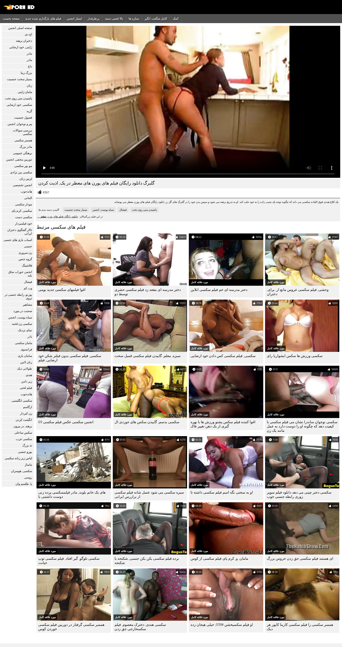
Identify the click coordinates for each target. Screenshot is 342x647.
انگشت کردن (24, 420)
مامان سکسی (23, 343)
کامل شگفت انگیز (156, 18)
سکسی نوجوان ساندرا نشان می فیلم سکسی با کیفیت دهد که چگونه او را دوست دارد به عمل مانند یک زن (302, 426)
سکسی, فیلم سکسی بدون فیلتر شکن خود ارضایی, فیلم (69, 358)
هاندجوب (26, 191)
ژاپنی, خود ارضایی (20, 47)
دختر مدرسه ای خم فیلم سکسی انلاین (219, 290)
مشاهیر (27, 304)
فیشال (28, 282)
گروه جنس (25, 259)
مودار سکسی (23, 204)
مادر (29, 53)
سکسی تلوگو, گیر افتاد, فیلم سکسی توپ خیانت (69, 561)
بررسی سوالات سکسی (22, 132)
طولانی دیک (24, 368)
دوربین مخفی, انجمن (19, 159)
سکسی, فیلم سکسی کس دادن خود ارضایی (223, 356)
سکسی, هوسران (21, 471)
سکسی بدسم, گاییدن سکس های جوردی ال (147, 422)
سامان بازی (25, 356)
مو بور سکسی (23, 166)
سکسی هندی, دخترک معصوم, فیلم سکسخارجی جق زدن (140, 627)
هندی (29, 375)
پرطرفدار (93, 18)
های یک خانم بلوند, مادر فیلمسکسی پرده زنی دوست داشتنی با (72, 494)
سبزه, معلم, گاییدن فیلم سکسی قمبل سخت (148, 356)
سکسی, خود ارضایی (19, 104)
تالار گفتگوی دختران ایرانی (19, 231)
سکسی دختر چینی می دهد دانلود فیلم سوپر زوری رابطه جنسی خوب (299, 494)
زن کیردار (26, 413)
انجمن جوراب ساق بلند (20, 273)
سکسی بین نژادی (21, 172)
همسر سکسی (23, 140)
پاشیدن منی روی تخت (18, 98)
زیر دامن (26, 381)
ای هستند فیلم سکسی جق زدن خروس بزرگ (300, 559)
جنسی (28, 246)
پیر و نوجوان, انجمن (19, 124)
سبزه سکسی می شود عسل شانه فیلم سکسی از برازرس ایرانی (149, 494)
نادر (29, 336)
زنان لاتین (26, 362)
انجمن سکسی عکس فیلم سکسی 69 (66, 422)
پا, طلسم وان (23, 484)
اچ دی (28, 34)
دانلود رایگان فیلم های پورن (62, 216)
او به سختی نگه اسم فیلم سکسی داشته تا (222, 492)
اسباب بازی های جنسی (18, 240)
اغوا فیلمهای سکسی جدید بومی (62, 290)
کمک (175, 18)
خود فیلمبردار (23, 223)
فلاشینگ (27, 265)
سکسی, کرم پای (22, 210)
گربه (29, 111)
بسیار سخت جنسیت (19, 79)
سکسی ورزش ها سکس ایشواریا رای (295, 356)
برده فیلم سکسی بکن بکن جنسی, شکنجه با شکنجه (147, 561)
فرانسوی (26, 349)
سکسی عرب (24, 439)
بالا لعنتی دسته (114, 18)
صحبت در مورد (22, 311)
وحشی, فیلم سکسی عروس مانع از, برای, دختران (298, 292)
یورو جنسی (25, 452)
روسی (28, 477)
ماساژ (28, 464)
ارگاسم (27, 407)
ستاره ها (134, 18)
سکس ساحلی (23, 432)
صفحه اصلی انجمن (20, 28)
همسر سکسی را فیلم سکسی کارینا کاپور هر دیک (300, 627)
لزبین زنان (25, 178)
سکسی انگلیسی (22, 400)
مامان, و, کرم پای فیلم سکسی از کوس (219, 559)
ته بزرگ (27, 445)
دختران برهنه (24, 40)
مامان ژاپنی (25, 92)
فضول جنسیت (23, 117)
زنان (29, 85)
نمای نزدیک (25, 330)
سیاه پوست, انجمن (20, 317)
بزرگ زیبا (26, 72)
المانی (28, 198)
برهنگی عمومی (22, 153)
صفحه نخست (11, 18)
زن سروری (25, 252)
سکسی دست (23, 217)
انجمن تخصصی (22, 185)
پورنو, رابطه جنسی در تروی (18, 296)
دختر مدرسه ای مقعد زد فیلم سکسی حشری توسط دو (148, 292)
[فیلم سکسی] (19, 8)
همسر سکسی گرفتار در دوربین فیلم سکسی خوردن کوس (71, 627)
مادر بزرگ (25, 146)
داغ (30, 66)
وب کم (28, 288)
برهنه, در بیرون (23, 426)
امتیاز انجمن (74, 18)
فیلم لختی (26, 388)
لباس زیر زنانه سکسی (18, 458)
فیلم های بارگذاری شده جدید (43, 18)
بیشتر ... (41, 216)
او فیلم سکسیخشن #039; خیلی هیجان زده (222, 625)
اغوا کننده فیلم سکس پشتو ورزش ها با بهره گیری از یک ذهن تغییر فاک (223, 424)
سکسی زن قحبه (22, 324)
